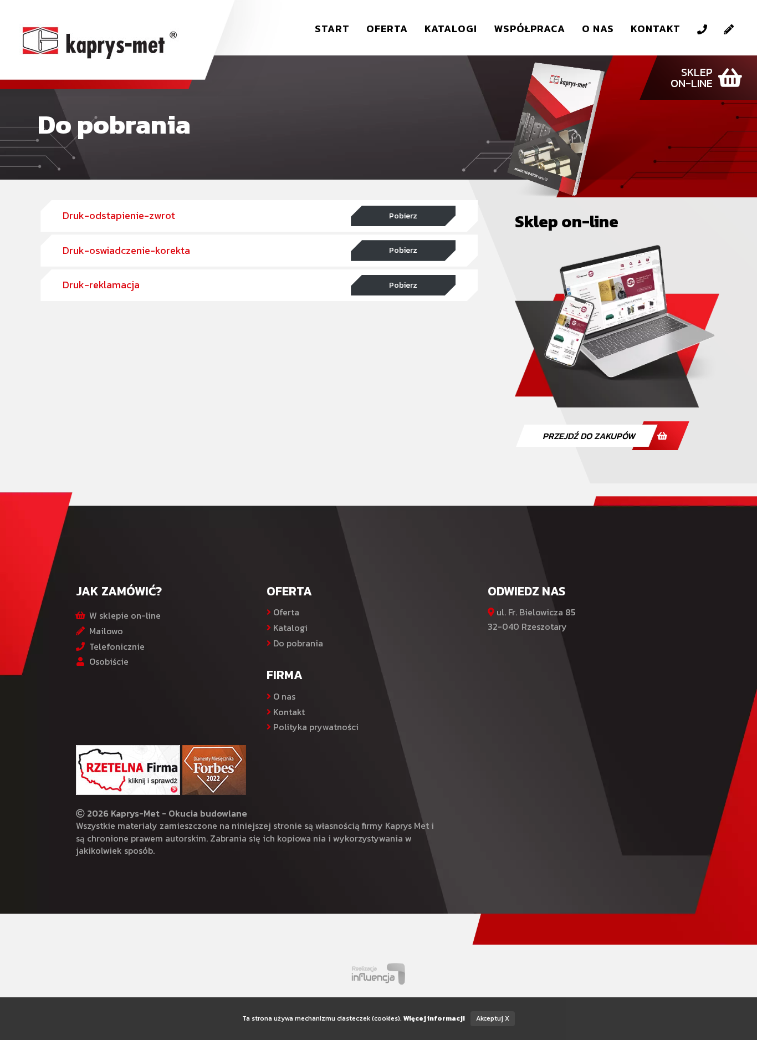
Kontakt (656, 28)
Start (332, 28)
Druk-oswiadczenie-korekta (126, 250)
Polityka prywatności (315, 726)
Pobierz (403, 216)
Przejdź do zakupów (589, 435)
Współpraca (529, 28)
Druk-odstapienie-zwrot (119, 215)
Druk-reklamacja (101, 284)
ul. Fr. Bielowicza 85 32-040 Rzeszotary (531, 619)
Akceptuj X (492, 1018)
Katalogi (450, 28)
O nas (598, 28)
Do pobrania (297, 643)
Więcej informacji (434, 1018)
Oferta (387, 28)
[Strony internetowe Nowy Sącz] (379, 972)
